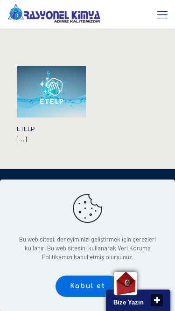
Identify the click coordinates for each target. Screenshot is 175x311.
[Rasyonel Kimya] (54, 14)
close (157, 300)
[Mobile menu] (162, 14)
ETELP (26, 128)
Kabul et (87, 286)
